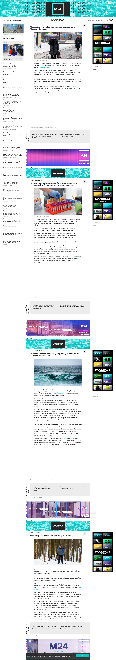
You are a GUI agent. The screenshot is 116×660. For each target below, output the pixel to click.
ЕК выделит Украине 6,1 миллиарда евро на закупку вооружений (11, 242)
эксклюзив (5, 187)
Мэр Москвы (7, 42)
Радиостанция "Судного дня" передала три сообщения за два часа (12, 141)
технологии (5, 143)
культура (5, 113)
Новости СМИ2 (29, 167)
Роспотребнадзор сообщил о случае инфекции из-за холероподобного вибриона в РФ (43, 306)
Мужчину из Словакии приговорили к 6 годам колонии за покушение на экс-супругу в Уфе (12, 169)
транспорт (5, 105)
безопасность (6, 76)
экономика (12, 137)
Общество (43, 24)
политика (5, 68)
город (13, 90)
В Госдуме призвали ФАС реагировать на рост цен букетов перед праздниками (12, 235)
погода (9, 90)
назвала (46, 612)
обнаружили (72, 257)
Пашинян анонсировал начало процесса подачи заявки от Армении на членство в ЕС (12, 118)
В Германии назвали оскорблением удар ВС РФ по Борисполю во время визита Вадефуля (13, 81)
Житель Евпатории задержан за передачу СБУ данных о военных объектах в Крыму (11, 192)
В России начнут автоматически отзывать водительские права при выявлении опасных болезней (11, 213)
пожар (11, 129)
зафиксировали (72, 246)
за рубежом (10, 121)
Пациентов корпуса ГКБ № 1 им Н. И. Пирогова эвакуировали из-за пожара (12, 155)
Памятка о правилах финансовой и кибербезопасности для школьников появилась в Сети (12, 73)
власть (4, 137)
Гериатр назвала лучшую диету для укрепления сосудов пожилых (71, 627)
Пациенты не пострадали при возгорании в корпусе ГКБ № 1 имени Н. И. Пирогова (12, 126)
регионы (16, 68)
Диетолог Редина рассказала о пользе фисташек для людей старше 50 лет (44, 627)
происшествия (11, 68)
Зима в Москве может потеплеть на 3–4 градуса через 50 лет (72, 135)
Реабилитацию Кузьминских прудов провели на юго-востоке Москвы (12, 161)
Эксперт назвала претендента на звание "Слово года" (11, 227)
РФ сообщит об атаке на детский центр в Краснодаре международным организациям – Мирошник (12, 65)
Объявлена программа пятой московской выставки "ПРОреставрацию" (10, 110)
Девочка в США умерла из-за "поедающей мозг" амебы (10, 206)
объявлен (74, 86)
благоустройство (10, 164)
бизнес (8, 137)
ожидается (64, 439)
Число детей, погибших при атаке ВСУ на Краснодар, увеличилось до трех (12, 176)
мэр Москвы (5, 201)
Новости (8, 38)
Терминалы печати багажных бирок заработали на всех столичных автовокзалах (12, 102)
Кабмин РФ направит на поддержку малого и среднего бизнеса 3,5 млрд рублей (11, 134)
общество (5, 90)
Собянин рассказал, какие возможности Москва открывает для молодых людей (13, 58)
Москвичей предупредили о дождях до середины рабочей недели (12, 88)
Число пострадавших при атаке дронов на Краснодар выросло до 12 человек (12, 220)
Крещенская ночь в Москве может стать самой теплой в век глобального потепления (44, 136)
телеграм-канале (44, 67)
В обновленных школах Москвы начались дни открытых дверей (11, 95)
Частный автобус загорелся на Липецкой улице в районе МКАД (11, 183)
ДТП (14, 185)
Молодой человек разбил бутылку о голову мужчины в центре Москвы (11, 148)
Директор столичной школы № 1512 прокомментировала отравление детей (72, 306)
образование (6, 97)
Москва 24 (58, 20)
